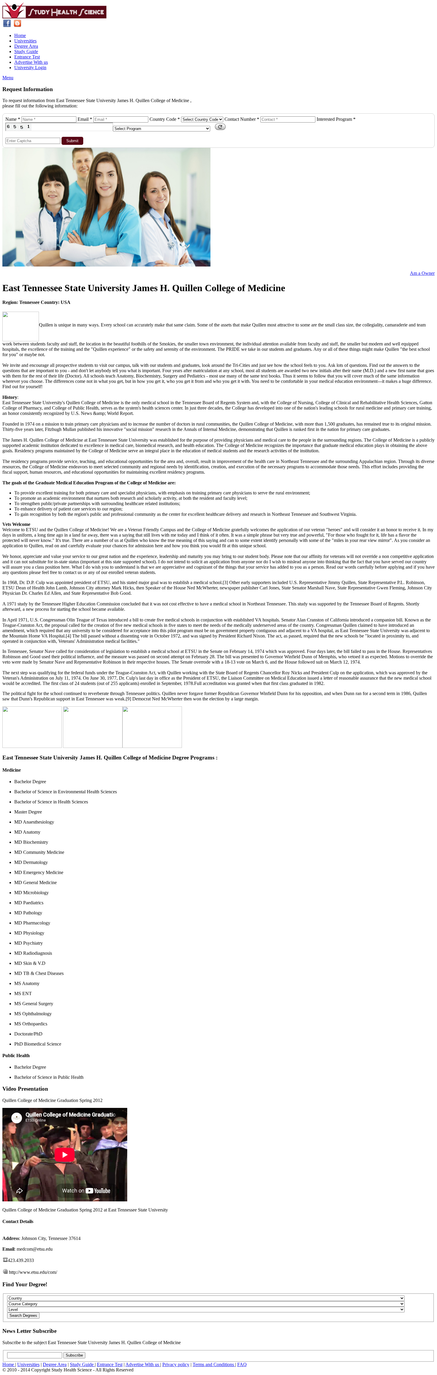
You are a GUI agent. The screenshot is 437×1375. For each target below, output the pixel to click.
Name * (12, 119)
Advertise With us (31, 62)
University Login (30, 67)
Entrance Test (27, 56)
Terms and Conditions (214, 1364)
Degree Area (26, 46)
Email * (85, 119)
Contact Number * (241, 119)
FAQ (242, 1364)
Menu (7, 77)
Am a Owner (422, 273)
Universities (25, 40)
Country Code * (165, 119)
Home (20, 35)
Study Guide (26, 51)
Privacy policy (175, 1364)
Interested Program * (336, 119)
